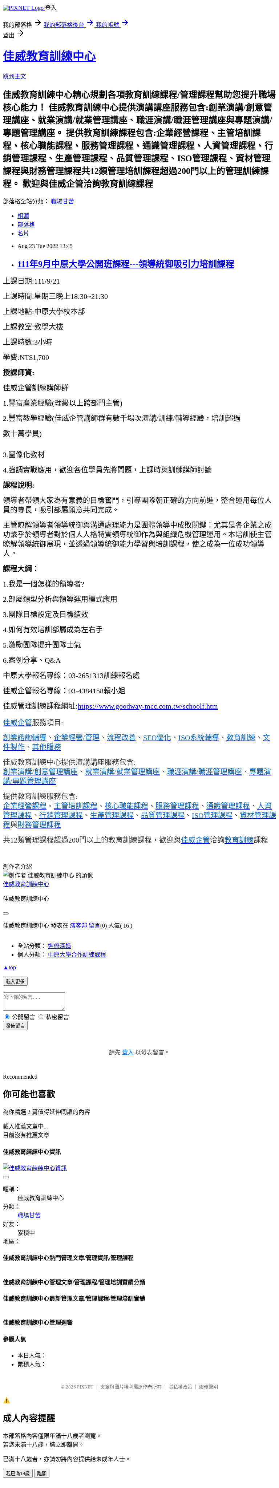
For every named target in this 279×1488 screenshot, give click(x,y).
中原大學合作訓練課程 (77, 955)
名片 (23, 233)
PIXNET (85, 1387)
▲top (9, 967)
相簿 (23, 216)
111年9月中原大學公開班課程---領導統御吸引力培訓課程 (125, 264)
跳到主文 (14, 76)
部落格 (26, 225)
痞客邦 (78, 926)
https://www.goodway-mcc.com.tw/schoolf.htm (148, 706)
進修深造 (59, 946)
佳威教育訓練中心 (49, 56)
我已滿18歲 (18, 1473)
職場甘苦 (62, 201)
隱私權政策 (180, 1387)
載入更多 (15, 981)
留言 (94, 926)
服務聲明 (208, 1387)
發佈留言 (15, 1026)
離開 (41, 1473)
